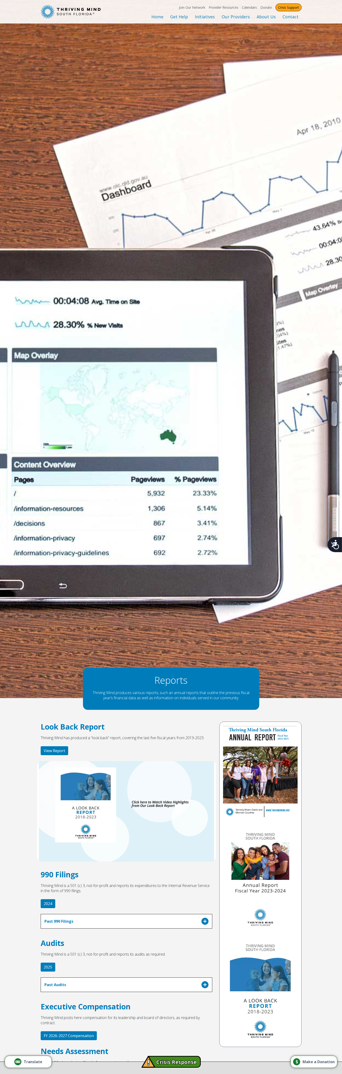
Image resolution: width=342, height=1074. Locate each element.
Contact (291, 17)
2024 (48, 903)
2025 (48, 967)
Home (157, 17)
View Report (54, 750)
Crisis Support (288, 7)
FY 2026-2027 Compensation (69, 1035)
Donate (266, 7)
